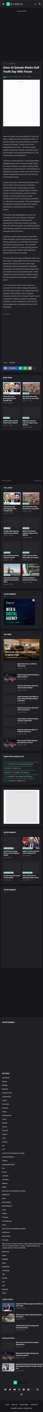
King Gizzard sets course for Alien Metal (12, 876)
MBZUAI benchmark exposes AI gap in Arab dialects (30, 423)
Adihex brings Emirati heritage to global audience (28, 676)
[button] (3, 4)
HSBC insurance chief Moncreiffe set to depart (31, 556)
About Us (14, 1404)
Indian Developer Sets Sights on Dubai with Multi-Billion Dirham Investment (28, 698)
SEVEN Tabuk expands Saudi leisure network (10, 422)
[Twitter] (20, 368)
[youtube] (14, 1389)
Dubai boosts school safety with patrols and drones (27, 709)
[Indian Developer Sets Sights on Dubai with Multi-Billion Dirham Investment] (10, 700)
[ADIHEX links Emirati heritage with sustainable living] (8, 1329)
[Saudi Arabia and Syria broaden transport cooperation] (10, 722)
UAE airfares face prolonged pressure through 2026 (9, 398)
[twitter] (10, 1389)
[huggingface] (33, 1389)
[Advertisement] (21, 36)
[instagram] (19, 1389)
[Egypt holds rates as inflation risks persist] (10, 667)
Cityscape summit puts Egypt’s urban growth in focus (11, 580)
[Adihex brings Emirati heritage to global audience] (10, 678)
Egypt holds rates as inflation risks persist (27, 665)
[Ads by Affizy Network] (33, 600)
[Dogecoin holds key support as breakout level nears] (10, 733)
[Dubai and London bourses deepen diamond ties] (8, 1345)
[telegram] (24, 1389)
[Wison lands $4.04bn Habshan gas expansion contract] (10, 744)
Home (5, 63)
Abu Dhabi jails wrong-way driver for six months (31, 397)
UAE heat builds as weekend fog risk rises (30, 579)
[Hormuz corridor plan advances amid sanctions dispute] (10, 689)
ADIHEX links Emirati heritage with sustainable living (27, 1326)
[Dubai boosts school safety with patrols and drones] (10, 711)
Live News (12, 63)
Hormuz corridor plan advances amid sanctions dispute (27, 687)
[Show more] (34, 368)
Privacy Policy (23, 1404)
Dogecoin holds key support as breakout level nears (27, 730)
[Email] (30, 368)
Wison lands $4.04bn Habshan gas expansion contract (27, 741)
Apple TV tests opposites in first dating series (31, 852)
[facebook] (5, 1389)
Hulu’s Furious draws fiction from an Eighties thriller (11, 853)
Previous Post (6, 481)
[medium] (28, 1389)
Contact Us (34, 1404)
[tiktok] (21, 1394)
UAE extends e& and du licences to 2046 (11, 556)
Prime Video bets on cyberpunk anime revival (31, 876)
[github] (37, 1389)
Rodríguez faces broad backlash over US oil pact (19, 770)
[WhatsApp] (25, 368)
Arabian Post (28, 1408)
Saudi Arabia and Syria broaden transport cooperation (27, 720)
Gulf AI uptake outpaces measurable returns (18, 766)
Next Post (37, 481)
